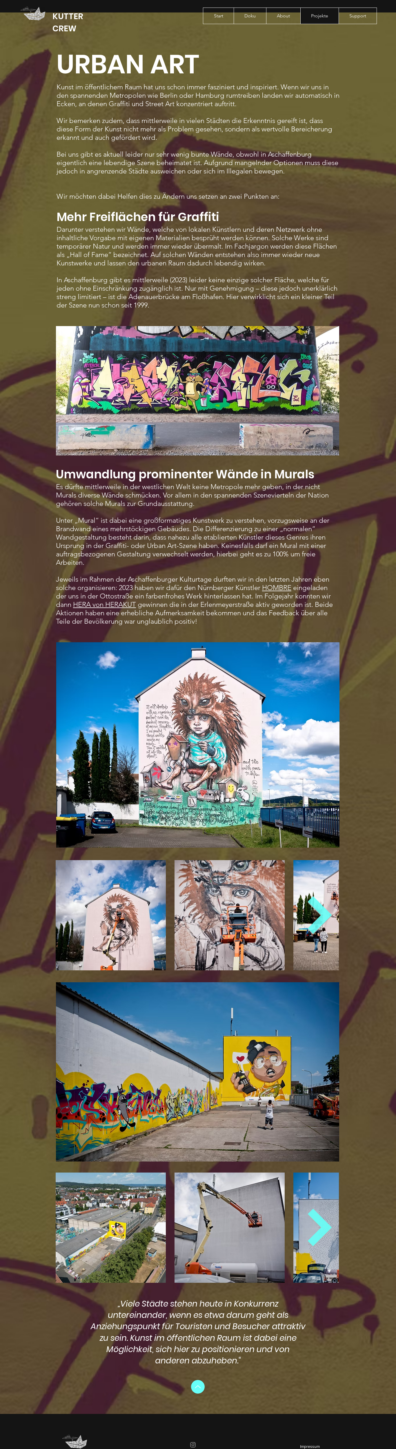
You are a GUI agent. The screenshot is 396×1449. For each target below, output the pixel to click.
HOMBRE (276, 587)
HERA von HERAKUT (104, 604)
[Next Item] (320, 915)
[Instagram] (193, 1444)
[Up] (198, 1387)
